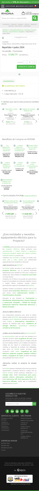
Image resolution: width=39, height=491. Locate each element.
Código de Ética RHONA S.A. (26, 437)
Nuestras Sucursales (27, 420)
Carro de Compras (32, 14)
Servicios (11, 26)
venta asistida (18, 260)
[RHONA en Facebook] (7, 411)
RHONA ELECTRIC (6, 448)
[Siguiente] (36, 121)
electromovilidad (30, 333)
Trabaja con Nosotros (24, 423)
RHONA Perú (5, 445)
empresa (31, 285)
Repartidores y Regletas (17, 31)
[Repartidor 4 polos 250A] (3, 38)
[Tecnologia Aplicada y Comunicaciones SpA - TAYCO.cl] (20, 470)
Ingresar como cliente (25, 6)
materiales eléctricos (9, 255)
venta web (6, 260)
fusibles (10, 321)
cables (17, 351)
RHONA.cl (6, 30)
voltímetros (32, 326)
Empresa (20, 24)
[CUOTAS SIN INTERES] (19, 74)
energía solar (21, 253)
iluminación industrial (9, 253)
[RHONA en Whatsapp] (27, 411)
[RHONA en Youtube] (17, 411)
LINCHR (21, 358)
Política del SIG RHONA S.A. (25, 427)
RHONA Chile (5, 443)
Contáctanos (27, 26)
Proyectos (33, 24)
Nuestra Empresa (26, 418)
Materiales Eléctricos (16, 30)
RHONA (19, 265)
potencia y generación (28, 251)
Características (8, 81)
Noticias (27, 24)
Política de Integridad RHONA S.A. (26, 432)
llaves (11, 319)
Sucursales (6, 24)
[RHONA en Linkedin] (12, 411)
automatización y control (11, 251)
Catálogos (14, 24)
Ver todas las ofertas (29, 196)
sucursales (15, 257)
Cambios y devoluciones (5, 423)
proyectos (32, 291)
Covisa (3, 450)
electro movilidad (31, 253)
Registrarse (11, 6)
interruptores (17, 319)
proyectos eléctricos (12, 249)
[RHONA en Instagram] (22, 411)
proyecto (15, 383)
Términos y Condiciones (5, 427)
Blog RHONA (18, 26)
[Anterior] (3, 121)
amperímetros (23, 326)
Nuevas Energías (8, 373)
